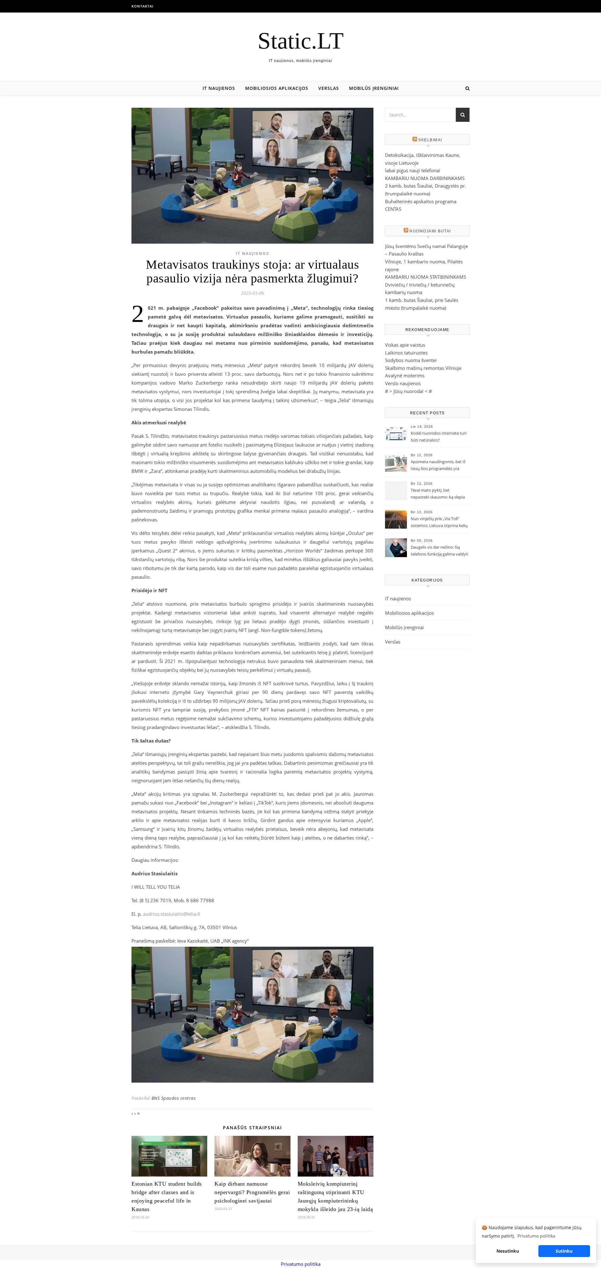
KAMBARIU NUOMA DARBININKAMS (425, 178)
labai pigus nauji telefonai (412, 170)
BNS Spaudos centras (174, 1098)
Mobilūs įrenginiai (374, 88)
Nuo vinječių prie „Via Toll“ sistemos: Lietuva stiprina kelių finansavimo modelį (439, 523)
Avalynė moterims (404, 375)
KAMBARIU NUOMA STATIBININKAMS (425, 277)
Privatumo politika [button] (536, 1236)
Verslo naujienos (403, 383)
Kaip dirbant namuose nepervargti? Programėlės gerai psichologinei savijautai (252, 1192)
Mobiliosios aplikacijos (276, 88)
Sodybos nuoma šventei (411, 360)
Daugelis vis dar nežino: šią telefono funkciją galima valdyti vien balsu (439, 551)
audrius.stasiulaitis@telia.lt (171, 914)
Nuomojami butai (430, 231)
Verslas (328, 88)
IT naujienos (219, 88)
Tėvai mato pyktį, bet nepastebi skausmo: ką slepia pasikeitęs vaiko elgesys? (438, 494)
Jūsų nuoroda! (408, 391)
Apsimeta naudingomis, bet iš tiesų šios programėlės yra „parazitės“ (438, 466)
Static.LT (301, 40)
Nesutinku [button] (507, 1251)
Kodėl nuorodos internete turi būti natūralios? (438, 436)
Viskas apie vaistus (405, 345)
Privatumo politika (301, 1264)
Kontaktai (142, 6)
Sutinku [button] (564, 1251)
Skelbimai (430, 140)
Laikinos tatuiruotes (406, 352)
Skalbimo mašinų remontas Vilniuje (423, 368)
